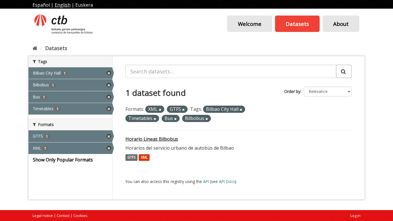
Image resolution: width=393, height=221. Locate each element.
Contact (63, 215)
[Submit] (344, 71)
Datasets (297, 23)
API (206, 181)
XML (144, 157)
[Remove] (160, 109)
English (62, 5)
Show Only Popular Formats (63, 160)
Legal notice (43, 215)
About (341, 23)
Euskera (84, 5)
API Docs (227, 181)
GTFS (131, 157)
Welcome (250, 23)
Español (41, 5)
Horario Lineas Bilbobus (151, 139)
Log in (355, 215)
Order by (292, 91)
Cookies (80, 215)
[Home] (35, 48)
